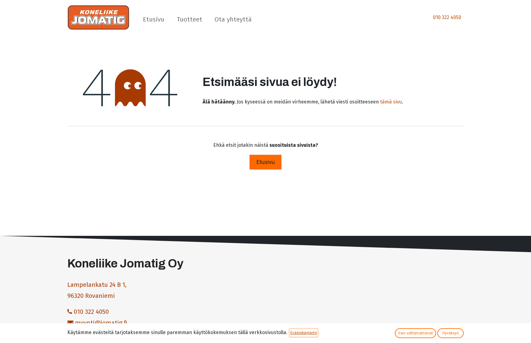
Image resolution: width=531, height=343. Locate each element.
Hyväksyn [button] (450, 333)
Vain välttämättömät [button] (415, 333)
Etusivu (265, 162)
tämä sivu (391, 102)
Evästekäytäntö (303, 333)
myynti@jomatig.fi (101, 322)
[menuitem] (153, 21)
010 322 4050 (447, 17)
